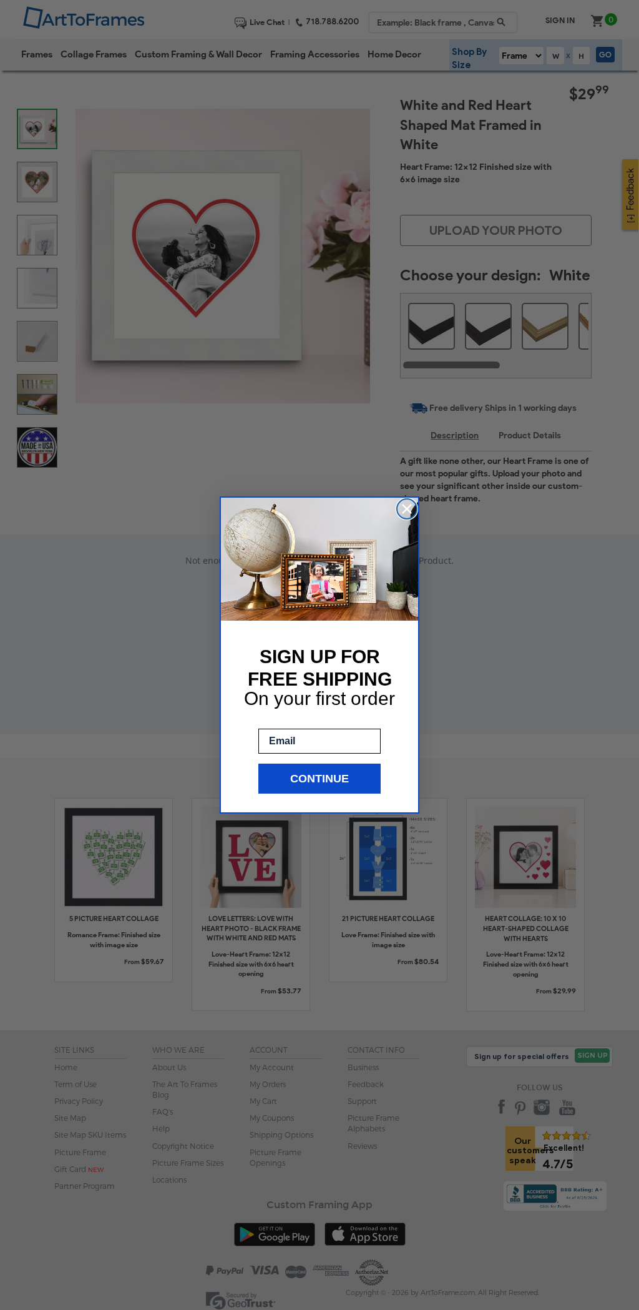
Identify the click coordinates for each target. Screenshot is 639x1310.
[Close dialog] (407, 509)
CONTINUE (319, 778)
